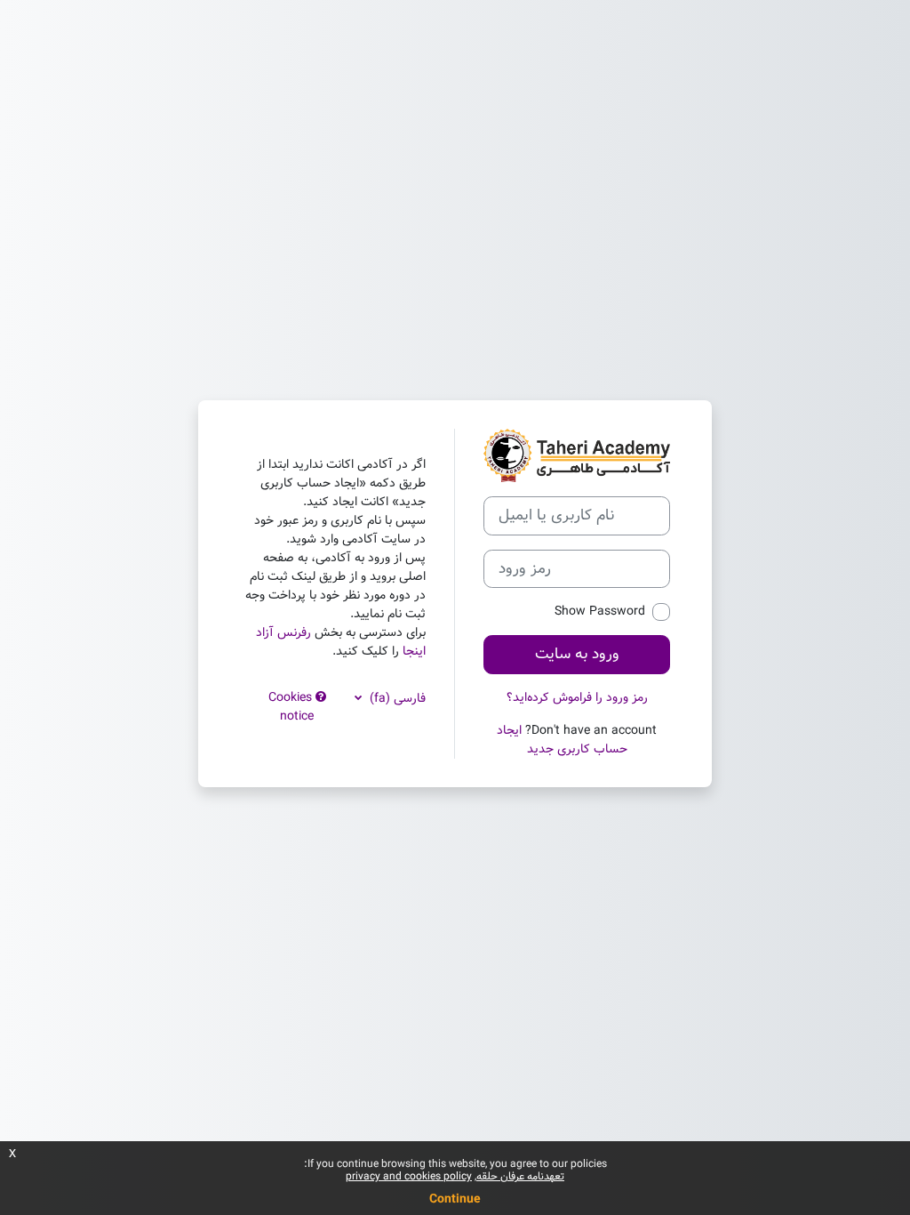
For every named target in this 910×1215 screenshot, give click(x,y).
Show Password (600, 611)
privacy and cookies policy (409, 1176)
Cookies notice (291, 707)
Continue (455, 1199)
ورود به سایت (577, 654)
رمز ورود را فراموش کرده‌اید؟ (577, 697)
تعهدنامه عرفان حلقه (520, 1176)
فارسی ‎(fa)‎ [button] (396, 698)
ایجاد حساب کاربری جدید (562, 739)
